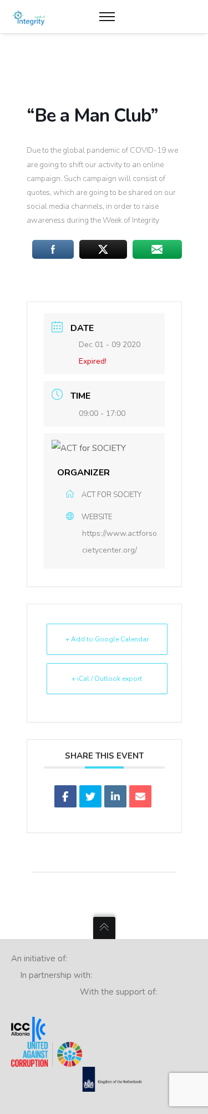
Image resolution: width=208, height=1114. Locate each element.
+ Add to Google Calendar (107, 639)
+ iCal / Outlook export (107, 678)
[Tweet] (90, 796)
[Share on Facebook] (65, 796)
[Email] (140, 796)
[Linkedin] (115, 796)
